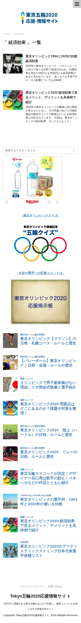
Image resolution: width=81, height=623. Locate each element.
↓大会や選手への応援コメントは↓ (40, 273)
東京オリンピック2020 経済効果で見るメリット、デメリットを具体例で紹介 (51, 97)
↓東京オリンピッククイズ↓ (40, 215)
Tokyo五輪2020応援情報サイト (40, 596)
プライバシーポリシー (31, 586)
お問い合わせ (55, 586)
